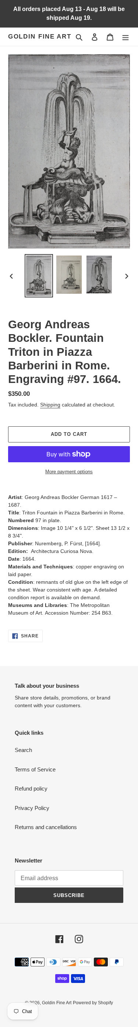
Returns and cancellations (46, 827)
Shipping (50, 405)
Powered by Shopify (93, 1002)
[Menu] (125, 37)
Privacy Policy (32, 808)
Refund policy (31, 788)
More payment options (69, 471)
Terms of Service (35, 769)
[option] (39, 275)
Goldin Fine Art (39, 36)
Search (23, 750)
